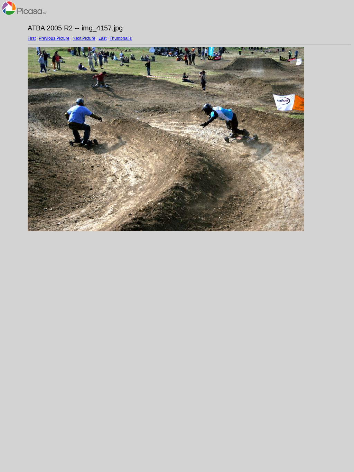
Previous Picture (54, 38)
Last (102, 38)
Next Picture (84, 38)
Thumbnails (121, 38)
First (32, 38)
